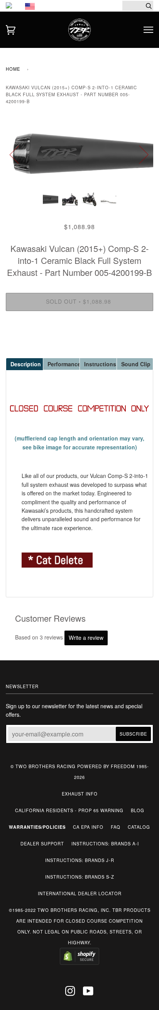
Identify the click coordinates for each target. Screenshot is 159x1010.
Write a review (86, 637)
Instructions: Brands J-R (79, 860)
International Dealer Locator (80, 893)
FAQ (115, 827)
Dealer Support (42, 843)
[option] (79, 154)
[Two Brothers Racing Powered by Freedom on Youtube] (88, 993)
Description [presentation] (25, 364)
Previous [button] (19, 154)
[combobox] (137, 6)
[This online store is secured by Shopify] (79, 963)
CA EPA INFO (88, 827)
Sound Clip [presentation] (136, 364)
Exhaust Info (80, 794)
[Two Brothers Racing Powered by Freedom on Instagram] (70, 993)
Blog (137, 810)
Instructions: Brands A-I (105, 843)
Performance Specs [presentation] (63, 364)
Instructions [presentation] (100, 364)
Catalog (139, 827)
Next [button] (139, 154)
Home (13, 69)
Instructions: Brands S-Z (79, 877)
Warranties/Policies (37, 827)
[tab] (24, 363)
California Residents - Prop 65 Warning (69, 810)
